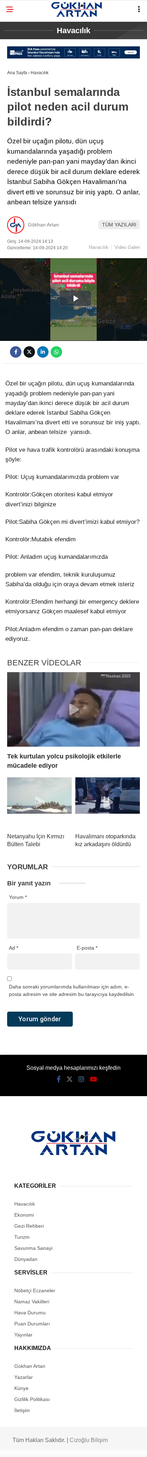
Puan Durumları (32, 1323)
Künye (21, 1388)
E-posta (87, 948)
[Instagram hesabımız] (81, 1079)
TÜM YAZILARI (119, 225)
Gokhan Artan (29, 1366)
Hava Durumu (30, 1312)
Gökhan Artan (43, 225)
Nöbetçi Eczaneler (34, 1290)
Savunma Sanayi (33, 1248)
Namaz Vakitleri (31, 1301)
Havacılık (98, 247)
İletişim (22, 1410)
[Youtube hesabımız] (93, 1079)
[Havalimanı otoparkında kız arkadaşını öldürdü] (107, 802)
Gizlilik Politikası (32, 1399)
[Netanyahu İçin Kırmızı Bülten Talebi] (39, 802)
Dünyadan (25, 1259)
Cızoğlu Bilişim (89, 1440)
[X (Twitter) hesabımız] (69, 1079)
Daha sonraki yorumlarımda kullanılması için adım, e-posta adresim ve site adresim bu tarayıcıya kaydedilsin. (72, 990)
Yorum (18, 897)
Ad (13, 948)
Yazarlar (23, 1377)
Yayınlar (23, 1335)
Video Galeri (127, 247)
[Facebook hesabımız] (59, 1079)
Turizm (22, 1237)
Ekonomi (24, 1215)
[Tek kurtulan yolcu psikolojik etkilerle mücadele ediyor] (73, 709)
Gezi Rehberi (29, 1226)
